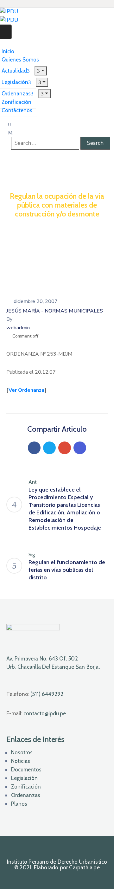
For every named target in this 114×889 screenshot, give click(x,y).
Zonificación (26, 786)
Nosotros (22, 752)
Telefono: (34, 694)
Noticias (20, 761)
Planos (19, 804)
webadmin (18, 327)
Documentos (26, 769)
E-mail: (36, 713)
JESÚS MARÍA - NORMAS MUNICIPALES (54, 310)
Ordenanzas (25, 795)
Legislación (24, 778)
